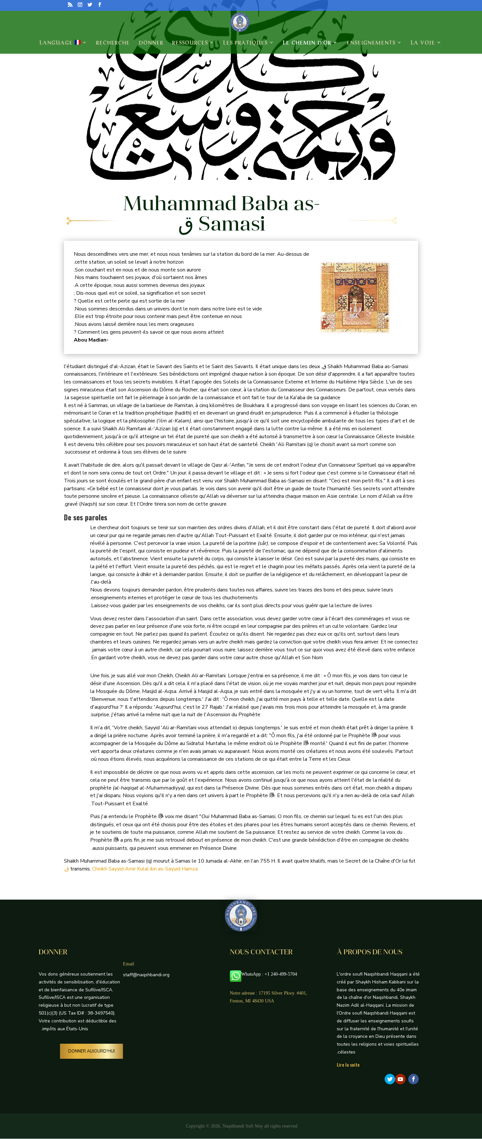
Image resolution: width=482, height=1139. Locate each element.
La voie (423, 43)
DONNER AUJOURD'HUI (91, 1051)
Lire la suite (348, 1064)
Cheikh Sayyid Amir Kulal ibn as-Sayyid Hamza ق (131, 868)
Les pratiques (245, 43)
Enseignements (371, 43)
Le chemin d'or (307, 43)
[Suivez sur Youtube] (400, 1079)
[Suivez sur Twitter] (390, 1079)
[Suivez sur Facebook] (413, 1079)
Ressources (190, 43)
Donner (151, 43)
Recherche (113, 43)
